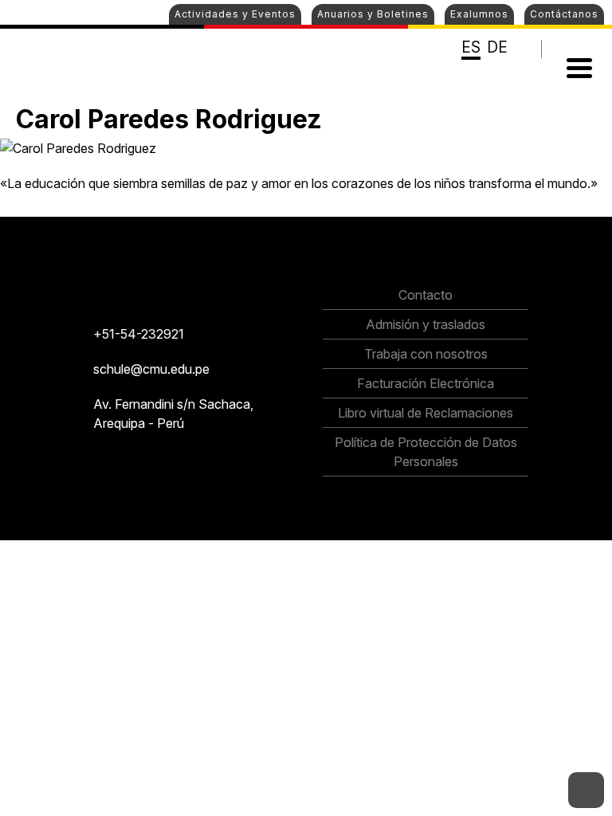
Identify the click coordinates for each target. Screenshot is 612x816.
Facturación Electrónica (425, 383)
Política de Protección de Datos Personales (426, 451)
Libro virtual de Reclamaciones (425, 413)
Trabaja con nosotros (426, 354)
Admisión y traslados (425, 324)
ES (471, 47)
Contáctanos (564, 14)
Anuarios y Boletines (373, 14)
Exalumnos (479, 14)
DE (497, 47)
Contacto (425, 295)
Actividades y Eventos (235, 14)
